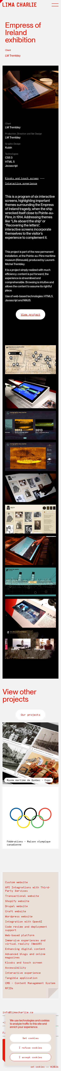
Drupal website (16, 906)
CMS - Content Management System (30, 983)
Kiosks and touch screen (21, 178)
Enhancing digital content (25, 949)
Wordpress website (19, 916)
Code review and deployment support (26, 928)
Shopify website (17, 901)
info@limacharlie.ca (18, 1012)
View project (30, 314)
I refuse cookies (30, 1047)
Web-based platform (19, 935)
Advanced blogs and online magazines (25, 955)
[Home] (19, 5)
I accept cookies (30, 1057)
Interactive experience (21, 183)
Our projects (30, 714)
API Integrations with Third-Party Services (27, 889)
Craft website (15, 911)
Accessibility (15, 967)
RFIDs (9, 988)
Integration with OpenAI (23, 921)
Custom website (16, 882)
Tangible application (21, 978)
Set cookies (37, 1066)
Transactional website (22, 896)
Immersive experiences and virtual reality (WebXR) (25, 942)
